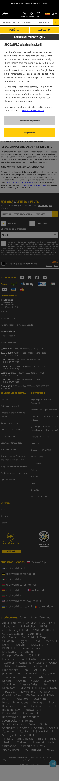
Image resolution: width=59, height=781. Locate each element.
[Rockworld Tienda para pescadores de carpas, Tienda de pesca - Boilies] (5, 14)
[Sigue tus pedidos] (24, 13)
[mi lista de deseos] (31, 13)
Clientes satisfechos (40, 3)
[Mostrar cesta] (38, 13)
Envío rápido (15, 3)
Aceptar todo (30, 133)
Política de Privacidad (33, 110)
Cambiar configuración (29, 120)
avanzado (44, 22)
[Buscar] (56, 22)
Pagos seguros (26, 3)
